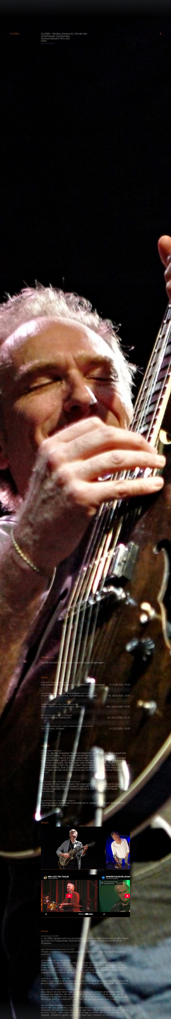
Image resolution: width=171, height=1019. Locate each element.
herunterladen (99, 870)
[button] (14, 33)
